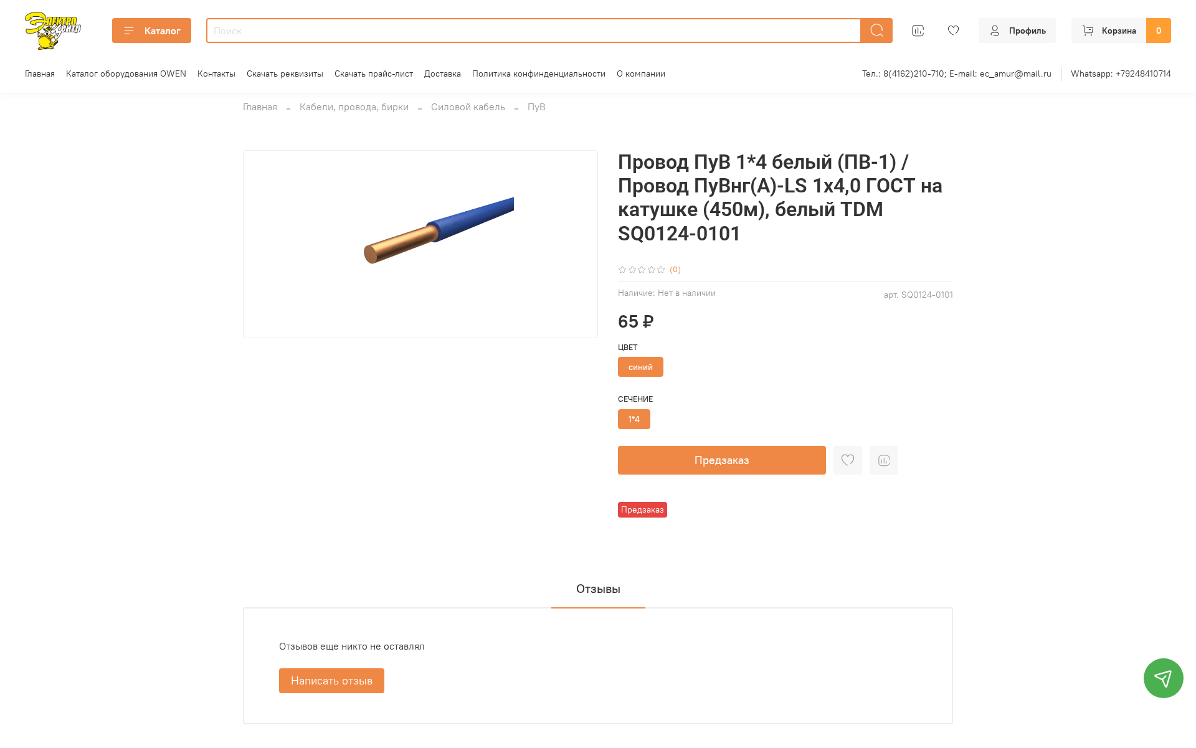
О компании (641, 73)
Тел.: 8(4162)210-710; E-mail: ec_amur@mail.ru (956, 73)
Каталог (163, 30)
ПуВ (537, 106)
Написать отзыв (332, 680)
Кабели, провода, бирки (354, 106)
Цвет (628, 347)
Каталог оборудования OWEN (126, 73)
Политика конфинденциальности (538, 73)
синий (641, 366)
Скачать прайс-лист (374, 73)
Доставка (442, 73)
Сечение (635, 399)
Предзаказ (722, 460)
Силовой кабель (468, 106)
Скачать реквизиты (285, 73)
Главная (40, 73)
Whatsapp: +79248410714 (1121, 73)
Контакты (216, 73)
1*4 (634, 419)
